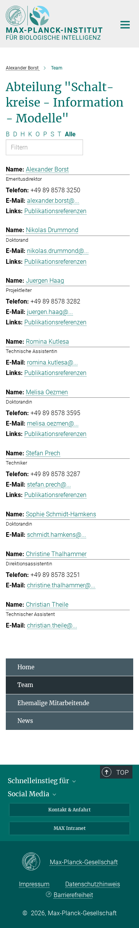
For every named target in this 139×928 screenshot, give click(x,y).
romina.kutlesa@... (52, 362)
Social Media (29, 794)
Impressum (34, 884)
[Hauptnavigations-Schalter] (125, 24)
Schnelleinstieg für (39, 781)
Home (25, 667)
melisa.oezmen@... (53, 423)
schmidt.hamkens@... (56, 534)
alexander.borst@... (53, 200)
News (25, 720)
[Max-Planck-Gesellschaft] (36, 862)
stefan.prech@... (49, 484)
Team (25, 685)
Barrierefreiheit (73, 895)
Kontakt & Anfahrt (69, 810)
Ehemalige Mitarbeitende (53, 703)
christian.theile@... (52, 625)
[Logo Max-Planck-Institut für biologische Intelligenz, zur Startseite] (55, 23)
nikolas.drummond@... (58, 250)
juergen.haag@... (50, 312)
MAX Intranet (70, 828)
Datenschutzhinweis (92, 884)
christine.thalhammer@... (61, 585)
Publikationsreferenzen (55, 211)
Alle (70, 134)
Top (122, 772)
